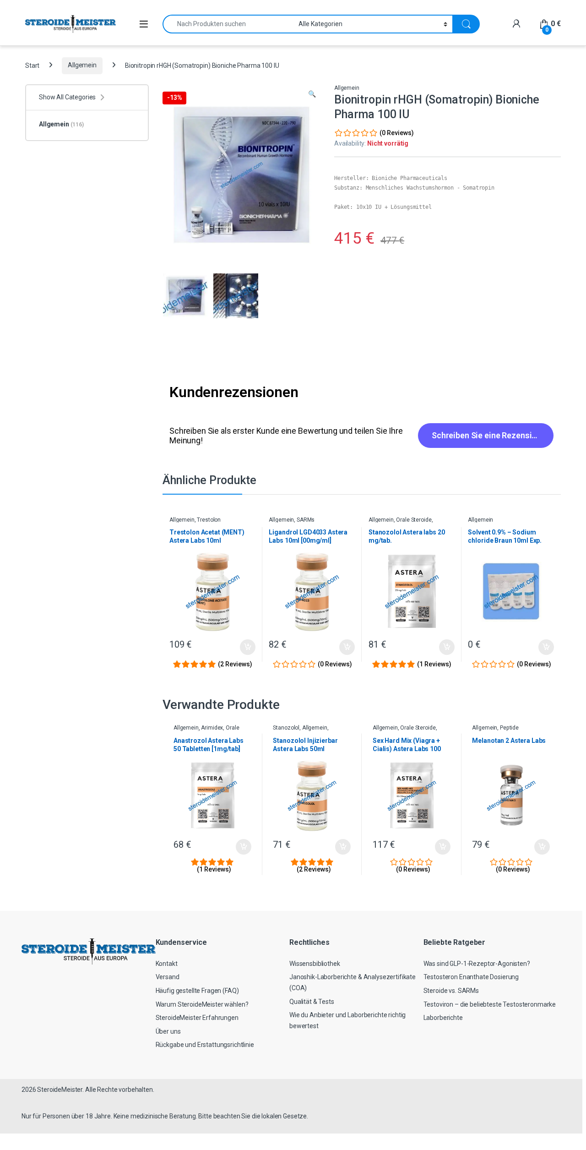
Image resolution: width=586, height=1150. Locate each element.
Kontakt (167, 963)
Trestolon (209, 520)
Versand (167, 977)
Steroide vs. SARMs (451, 990)
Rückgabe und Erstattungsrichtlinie (205, 1044)
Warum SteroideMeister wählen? (202, 1004)
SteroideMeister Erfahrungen (197, 1017)
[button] (312, 94)
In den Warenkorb (239, 647)
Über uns (168, 1031)
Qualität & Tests (311, 1001)
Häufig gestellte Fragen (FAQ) (197, 990)
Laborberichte (443, 1017)
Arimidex (212, 728)
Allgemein (82, 65)
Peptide (509, 728)
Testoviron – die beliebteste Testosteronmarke (489, 1004)
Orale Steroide (413, 520)
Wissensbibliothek (314, 963)
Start (32, 65)
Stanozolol (286, 728)
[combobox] (228, 24)
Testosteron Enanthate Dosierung (471, 977)
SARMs (306, 520)
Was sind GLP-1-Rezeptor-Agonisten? (476, 963)
